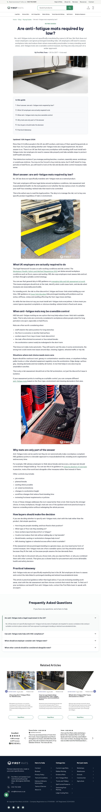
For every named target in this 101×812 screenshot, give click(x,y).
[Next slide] (94, 691)
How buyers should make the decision (30, 125)
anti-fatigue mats (20, 381)
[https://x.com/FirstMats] (13, 807)
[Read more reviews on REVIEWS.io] (15, 743)
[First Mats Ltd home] (15, 7)
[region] (59, 738)
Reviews (75, 2)
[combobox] (55, 8)
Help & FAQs (58, 2)
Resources (83, 2)
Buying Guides (27, 19)
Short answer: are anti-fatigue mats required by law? (35, 105)
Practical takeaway (24, 130)
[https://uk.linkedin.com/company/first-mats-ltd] (23, 807)
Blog (19, 19)
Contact (91, 2)
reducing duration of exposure (75, 467)
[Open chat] (6, 794)
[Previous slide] (6, 691)
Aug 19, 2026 (20, 691)
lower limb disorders (38, 294)
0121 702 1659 (31, 2)
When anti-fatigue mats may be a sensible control (35, 115)
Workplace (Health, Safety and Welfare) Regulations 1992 (35, 271)
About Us (67, 2)
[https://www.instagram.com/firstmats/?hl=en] (18, 807)
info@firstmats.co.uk (18, 791)
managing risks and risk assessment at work (68, 281)
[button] (93, 7)
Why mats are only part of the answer (30, 120)
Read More (21, 717)
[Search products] (69, 8)
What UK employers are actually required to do (33, 110)
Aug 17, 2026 (79, 691)
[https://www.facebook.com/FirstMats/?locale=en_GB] (9, 807)
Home (15, 19)
